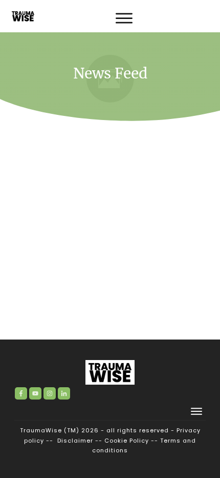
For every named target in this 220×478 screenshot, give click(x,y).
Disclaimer (75, 440)
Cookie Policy (126, 440)
